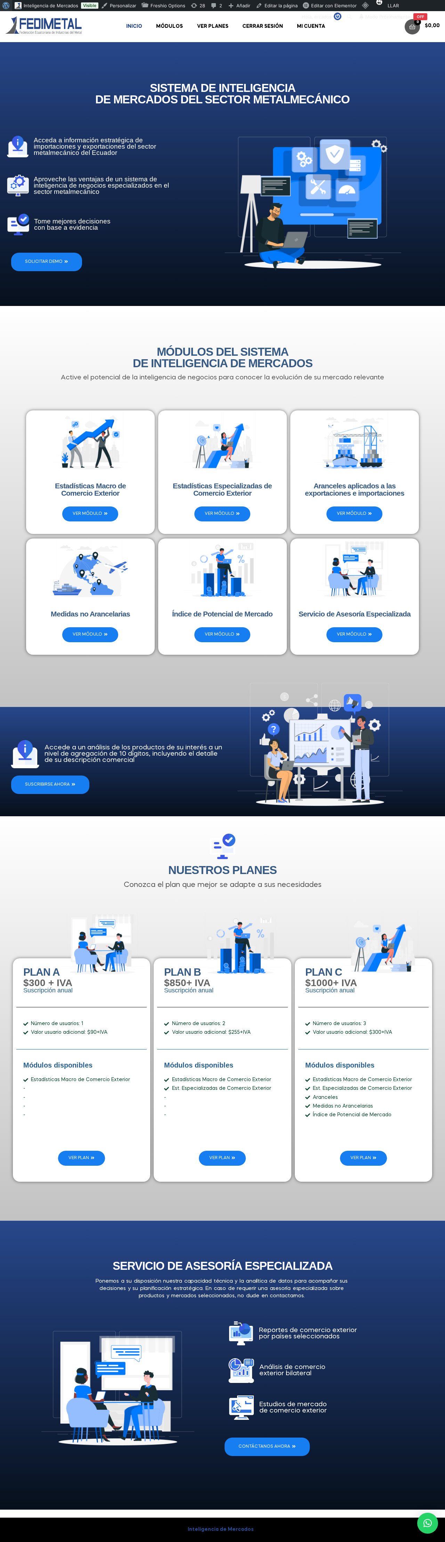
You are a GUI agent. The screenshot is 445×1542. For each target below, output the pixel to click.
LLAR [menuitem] (393, 5)
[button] (427, 1523)
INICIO (134, 26)
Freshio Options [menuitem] (168, 5)
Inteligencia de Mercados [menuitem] (51, 5)
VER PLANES (212, 26)
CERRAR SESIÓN (262, 26)
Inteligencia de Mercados (221, 1529)
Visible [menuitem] (89, 5)
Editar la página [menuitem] (281, 5)
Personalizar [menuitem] (123, 5)
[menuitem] (6, 5)
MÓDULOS (169, 26)
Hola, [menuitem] (317, 16)
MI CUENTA (311, 26)
